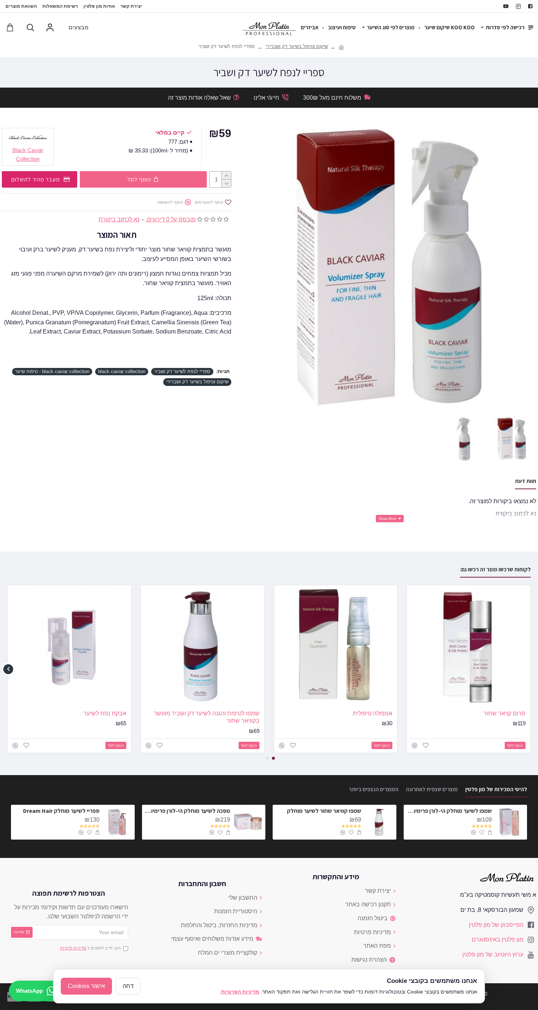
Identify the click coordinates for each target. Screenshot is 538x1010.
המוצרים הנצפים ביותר (374, 789)
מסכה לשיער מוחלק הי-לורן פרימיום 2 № (188, 811)
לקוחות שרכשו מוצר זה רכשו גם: (495, 569)
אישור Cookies (86, 986)
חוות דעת (525, 481)
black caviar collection (121, 371)
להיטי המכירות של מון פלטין (496, 789)
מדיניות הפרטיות (240, 992)
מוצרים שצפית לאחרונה (432, 789)
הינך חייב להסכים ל (90, 948)
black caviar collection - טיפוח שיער (52, 371)
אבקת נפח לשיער (104, 713)
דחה (128, 986)
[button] (529, 669)
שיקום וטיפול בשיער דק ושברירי (297, 46)
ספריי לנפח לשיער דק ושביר (182, 371)
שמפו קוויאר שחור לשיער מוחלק (324, 811)
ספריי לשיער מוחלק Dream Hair (61, 811)
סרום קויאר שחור (504, 713)
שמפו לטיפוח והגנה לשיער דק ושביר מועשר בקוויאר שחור (206, 717)
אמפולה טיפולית (372, 713)
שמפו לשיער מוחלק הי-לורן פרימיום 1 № (449, 811)
